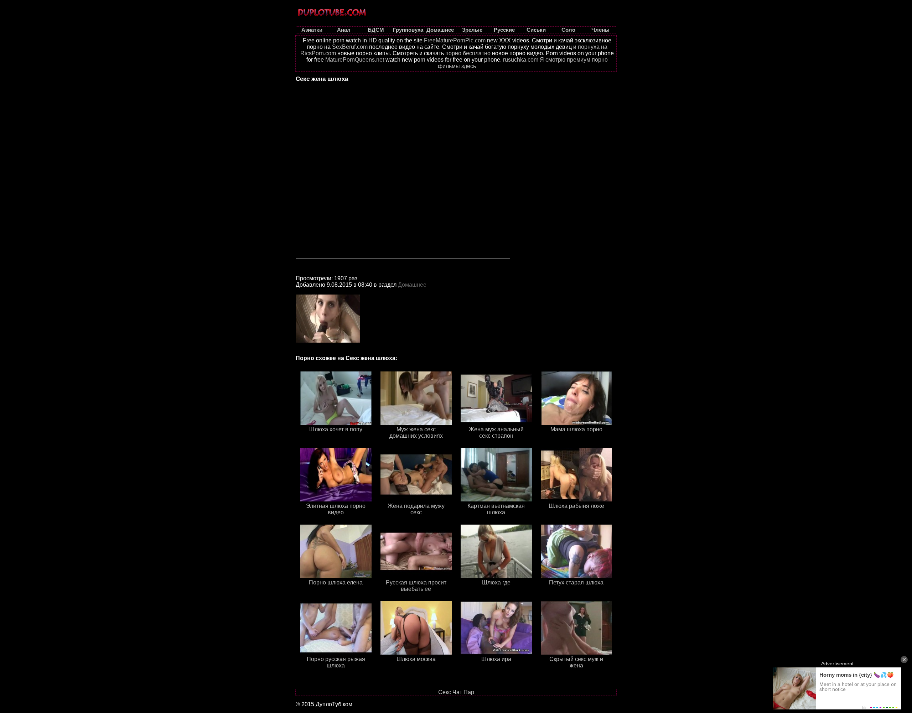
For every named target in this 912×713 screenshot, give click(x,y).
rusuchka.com (520, 60)
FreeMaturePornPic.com (455, 40)
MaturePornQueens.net (354, 60)
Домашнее (412, 285)
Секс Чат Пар (456, 692)
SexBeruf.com (350, 47)
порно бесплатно (468, 53)
